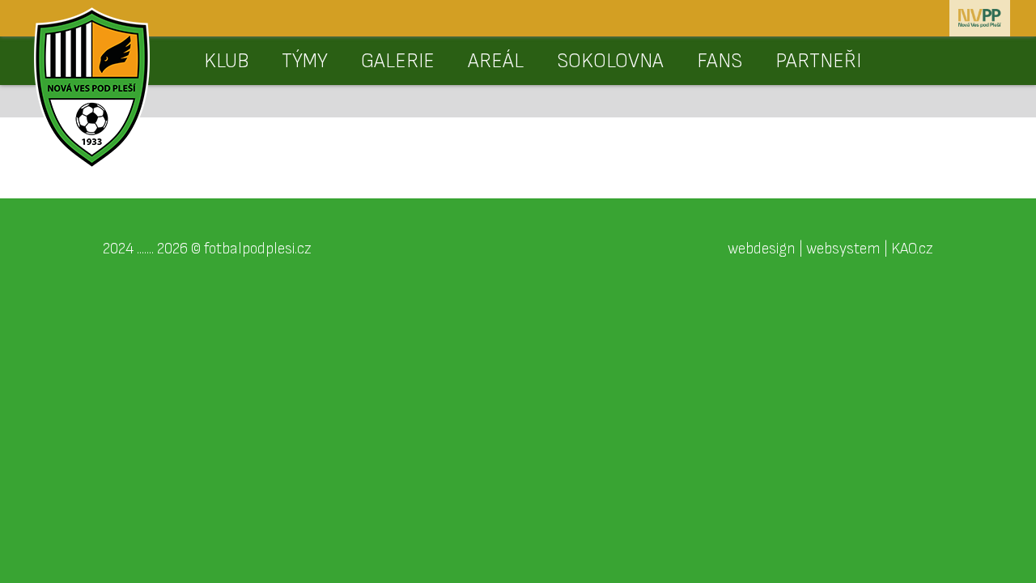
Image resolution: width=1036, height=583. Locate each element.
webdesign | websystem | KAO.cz (830, 248)
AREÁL (496, 61)
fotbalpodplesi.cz (258, 248)
